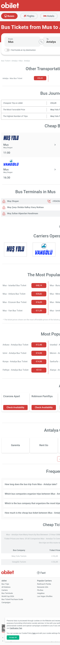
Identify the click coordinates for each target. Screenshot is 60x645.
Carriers (5, 590)
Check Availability (15, 407)
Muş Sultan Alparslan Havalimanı (22, 213)
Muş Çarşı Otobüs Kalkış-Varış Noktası (25, 207)
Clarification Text (16, 628)
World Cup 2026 (8, 596)
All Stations (6, 587)
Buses (10, 16)
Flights (30, 16)
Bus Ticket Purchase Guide (12, 599)
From (10, 39)
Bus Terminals (7, 593)
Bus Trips (5, 584)
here (34, 633)
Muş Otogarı (13, 201)
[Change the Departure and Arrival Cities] (41, 41)
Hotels (50, 16)
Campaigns (6, 602)
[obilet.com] (16, 7)
